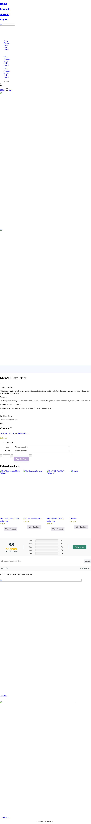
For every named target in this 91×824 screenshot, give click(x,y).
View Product (10, 529)
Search (2, 81)
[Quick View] (2, 529)
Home (3, 3)
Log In (4, 19)
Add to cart (21, 459)
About (6, 49)
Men (6, 41)
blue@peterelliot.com (7, 433)
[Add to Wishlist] (30, 456)
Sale (5, 47)
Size (7, 447)
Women (7, 43)
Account (4, 14)
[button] (45, 53)
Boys (6, 45)
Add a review (79, 547)
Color (7, 451)
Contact (4, 8)
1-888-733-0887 (23, 433)
